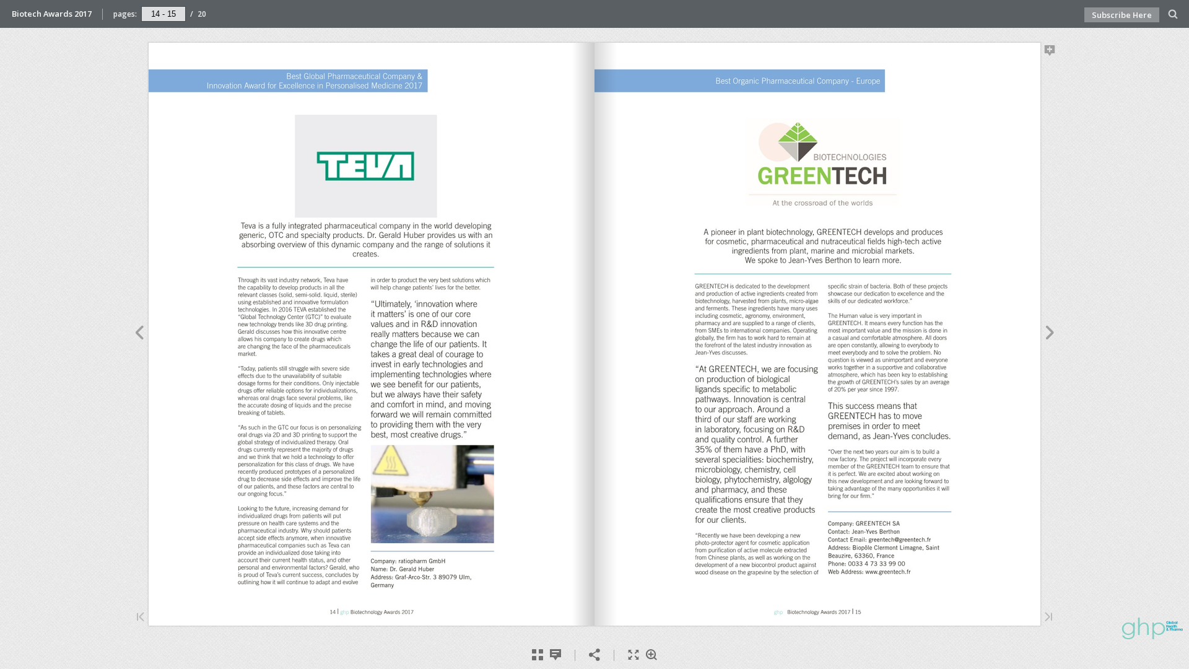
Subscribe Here (1122, 14)
